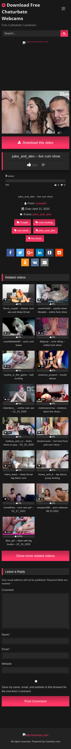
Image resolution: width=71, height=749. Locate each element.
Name (6, 634)
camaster (41, 203)
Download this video (37, 143)
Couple (24, 222)
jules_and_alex (42, 214)
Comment (8, 589)
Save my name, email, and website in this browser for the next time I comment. (34, 689)
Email (6, 649)
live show (36, 238)
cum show (22, 230)
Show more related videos (35, 556)
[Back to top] (60, 738)
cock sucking (46, 222)
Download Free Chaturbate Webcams (21, 11)
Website (7, 663)
